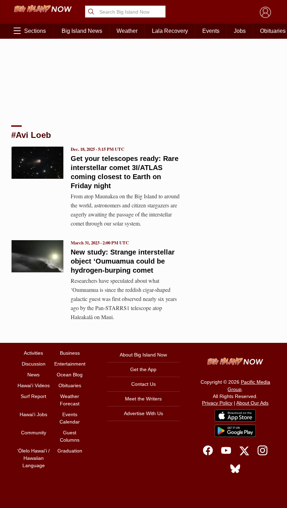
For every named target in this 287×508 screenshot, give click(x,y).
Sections (35, 31)
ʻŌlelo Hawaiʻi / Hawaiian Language (33, 458)
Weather (127, 31)
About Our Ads (252, 403)
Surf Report (33, 396)
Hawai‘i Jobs (33, 414)
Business (70, 353)
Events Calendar (69, 418)
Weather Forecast (69, 399)
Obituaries (69, 385)
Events (210, 31)
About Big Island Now (143, 355)
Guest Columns (69, 436)
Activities (33, 353)
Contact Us (143, 384)
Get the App (143, 369)
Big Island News (82, 31)
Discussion (34, 364)
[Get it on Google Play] (235, 431)
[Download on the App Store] (235, 416)
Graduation (69, 451)
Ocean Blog (70, 374)
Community (33, 432)
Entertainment (69, 364)
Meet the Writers (143, 399)
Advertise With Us (143, 413)
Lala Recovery (170, 31)
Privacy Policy (217, 403)
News (33, 374)
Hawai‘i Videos (34, 385)
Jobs (240, 31)
